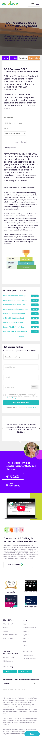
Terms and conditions (22, 680)
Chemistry (22, 58)
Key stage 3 (26, 638)
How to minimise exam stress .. (15, 305)
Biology (5, 58)
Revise (23, 142)
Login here (32, 407)
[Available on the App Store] (10, 672)
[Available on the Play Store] (25, 672)
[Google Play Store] (13, 487)
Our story (6, 631)
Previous (2, 428)
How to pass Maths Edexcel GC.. (15, 309)
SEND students (8, 661)
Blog (24, 624)
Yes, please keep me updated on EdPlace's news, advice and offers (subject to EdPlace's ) (22, 396)
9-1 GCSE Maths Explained (13, 322)
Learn (17, 142)
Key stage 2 (26, 635)
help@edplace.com (29, 659)
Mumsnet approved (10, 635)
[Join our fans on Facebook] (35, 683)
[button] (21, 357)
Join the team (8, 638)
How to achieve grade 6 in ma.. (15, 300)
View (35, 296)
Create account (21, 402)
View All (21, 336)
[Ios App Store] (13, 476)
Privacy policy (8, 680)
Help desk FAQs (28, 655)
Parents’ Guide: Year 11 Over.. (14, 327)
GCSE (24, 642)
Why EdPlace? (8, 624)
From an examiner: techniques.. (15, 296)
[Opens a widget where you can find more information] (32, 734)
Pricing (5, 628)
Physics (14, 58)
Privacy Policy (11, 398)
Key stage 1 (26, 631)
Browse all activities (29, 628)
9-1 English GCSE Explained (13, 318)
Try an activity (14, 564)
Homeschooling (8, 657)
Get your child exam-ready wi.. (15, 331)
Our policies (34, 680)
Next (39, 428)
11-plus (25, 645)
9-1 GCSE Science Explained (14, 314)
